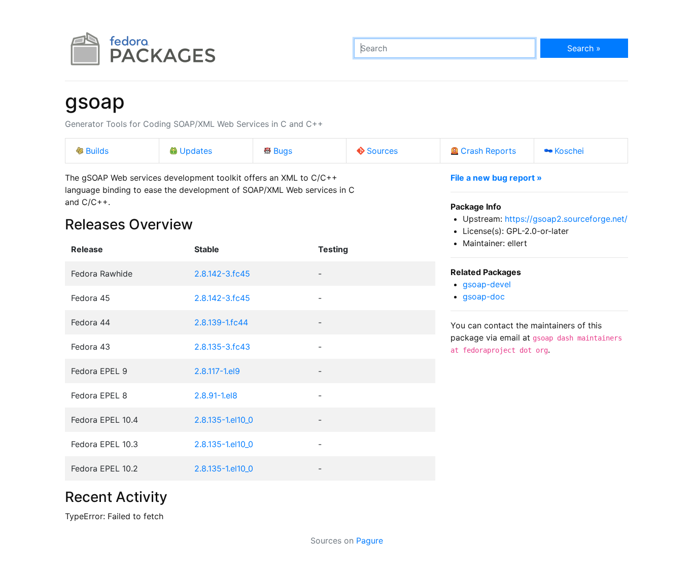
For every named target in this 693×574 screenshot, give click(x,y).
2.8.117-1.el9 (217, 371)
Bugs (282, 151)
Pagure (369, 540)
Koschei (569, 151)
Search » (584, 48)
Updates (196, 151)
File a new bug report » (496, 178)
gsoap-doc (484, 296)
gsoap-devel (487, 284)
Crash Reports (488, 151)
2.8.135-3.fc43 (222, 347)
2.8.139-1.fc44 (221, 322)
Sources (382, 151)
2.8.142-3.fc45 (222, 273)
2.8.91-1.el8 (215, 395)
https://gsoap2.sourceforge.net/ (566, 219)
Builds (97, 151)
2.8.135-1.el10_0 (223, 420)
